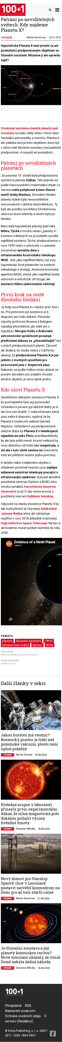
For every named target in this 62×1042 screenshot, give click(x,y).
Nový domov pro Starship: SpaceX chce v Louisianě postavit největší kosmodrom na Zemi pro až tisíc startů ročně (30, 885)
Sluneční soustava (28, 641)
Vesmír (8, 755)
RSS (28, 1006)
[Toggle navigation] (57, 10)
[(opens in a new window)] (53, 1020)
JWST (48, 641)
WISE (49, 645)
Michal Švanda (24, 754)
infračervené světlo (15, 645)
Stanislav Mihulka (25, 828)
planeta (7, 641)
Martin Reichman (36, 37)
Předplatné (13, 1006)
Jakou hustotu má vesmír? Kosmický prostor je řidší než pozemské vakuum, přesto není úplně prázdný (29, 742)
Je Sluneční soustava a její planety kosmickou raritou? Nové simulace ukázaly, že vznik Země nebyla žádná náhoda (31, 955)
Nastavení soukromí (20, 1011)
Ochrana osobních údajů (23, 1016)
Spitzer (37, 645)
